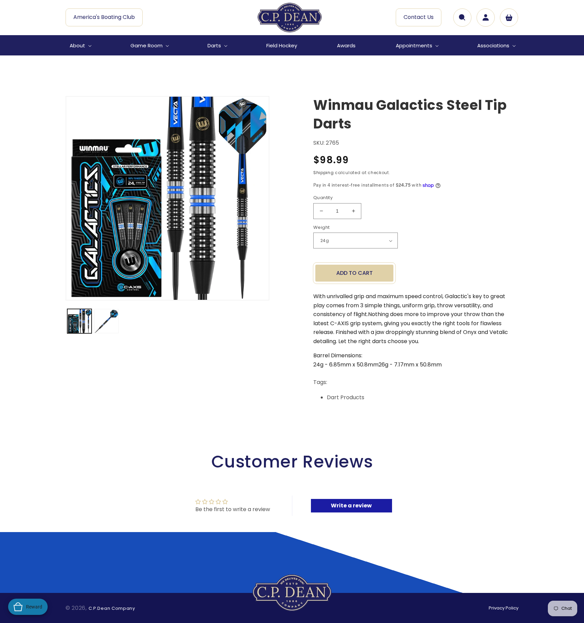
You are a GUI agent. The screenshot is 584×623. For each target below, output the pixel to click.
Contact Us (419, 17)
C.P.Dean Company (112, 608)
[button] (80, 45)
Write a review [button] (351, 505)
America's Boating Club (104, 17)
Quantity (323, 197)
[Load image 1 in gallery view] (79, 321)
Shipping (323, 172)
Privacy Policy (503, 608)
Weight (321, 227)
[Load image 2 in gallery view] (106, 321)
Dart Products (345, 397)
